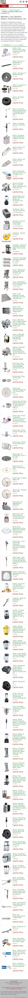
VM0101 (16, 699)
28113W (16, 379)
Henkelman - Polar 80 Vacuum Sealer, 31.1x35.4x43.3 (19, 222)
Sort (2, 45)
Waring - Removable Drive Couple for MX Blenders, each (18, 831)
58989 (16, 634)
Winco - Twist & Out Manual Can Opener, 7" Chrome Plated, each (19, 965)
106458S (16, 534)
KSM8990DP (17, 251)
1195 (16, 658)
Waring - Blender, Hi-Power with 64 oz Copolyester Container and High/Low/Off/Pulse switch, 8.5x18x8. (19, 737)
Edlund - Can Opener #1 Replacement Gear (19, 73)
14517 (16, 907)
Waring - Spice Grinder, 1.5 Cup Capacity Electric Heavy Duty (19, 843)
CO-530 (16, 882)
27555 (16, 493)
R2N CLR (16, 423)
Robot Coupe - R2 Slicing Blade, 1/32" (19, 478)
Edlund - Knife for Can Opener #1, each (19, 148)
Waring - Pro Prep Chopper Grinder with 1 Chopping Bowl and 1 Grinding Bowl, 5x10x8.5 (19, 793)
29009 (16, 162)
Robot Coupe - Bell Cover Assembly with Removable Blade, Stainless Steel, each (18, 365)
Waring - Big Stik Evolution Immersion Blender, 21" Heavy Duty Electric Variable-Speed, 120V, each (19, 722)
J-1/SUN (16, 591)
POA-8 (16, 930)
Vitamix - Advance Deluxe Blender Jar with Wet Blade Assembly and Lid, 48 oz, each (19, 643)
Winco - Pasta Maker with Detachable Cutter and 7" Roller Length (19, 940)
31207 (16, 150)
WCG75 (16, 796)
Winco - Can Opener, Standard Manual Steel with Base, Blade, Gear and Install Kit (19, 892)
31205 (16, 76)
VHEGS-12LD (17, 356)
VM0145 (16, 619)
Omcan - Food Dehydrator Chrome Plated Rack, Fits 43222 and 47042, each (19, 296)
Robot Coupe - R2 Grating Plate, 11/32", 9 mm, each (19, 455)
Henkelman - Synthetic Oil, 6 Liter (19, 233)
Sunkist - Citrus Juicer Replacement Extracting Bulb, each (19, 573)
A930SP (16, 176)
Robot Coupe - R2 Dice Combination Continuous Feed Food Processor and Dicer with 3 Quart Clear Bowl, (19, 419)
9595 (16, 603)
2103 (16, 968)
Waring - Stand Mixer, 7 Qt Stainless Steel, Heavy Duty (19, 855)
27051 (16, 481)
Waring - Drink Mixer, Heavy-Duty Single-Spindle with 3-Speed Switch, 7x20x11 (19, 765)
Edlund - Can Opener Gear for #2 (18, 97)
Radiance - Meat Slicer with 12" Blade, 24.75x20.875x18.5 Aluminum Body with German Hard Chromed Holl (19, 351)
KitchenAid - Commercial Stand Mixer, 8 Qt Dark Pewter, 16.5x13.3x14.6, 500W (19, 247)
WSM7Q (16, 858)
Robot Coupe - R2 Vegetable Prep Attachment (17, 503)
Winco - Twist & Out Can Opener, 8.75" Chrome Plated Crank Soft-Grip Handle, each (19, 953)
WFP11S (16, 783)
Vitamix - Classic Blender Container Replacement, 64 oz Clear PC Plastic (19, 655)
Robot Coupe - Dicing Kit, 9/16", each (19, 377)
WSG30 (16, 846)
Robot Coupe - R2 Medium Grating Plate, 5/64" (19, 467)
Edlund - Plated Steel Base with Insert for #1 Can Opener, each (19, 172)
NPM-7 (16, 943)
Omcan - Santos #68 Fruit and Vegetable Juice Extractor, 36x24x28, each (18, 336)
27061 (16, 433)
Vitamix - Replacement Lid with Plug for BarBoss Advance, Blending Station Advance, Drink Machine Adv (19, 669)
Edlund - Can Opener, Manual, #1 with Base (19, 124)
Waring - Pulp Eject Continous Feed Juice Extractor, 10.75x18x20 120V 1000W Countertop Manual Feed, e (19, 806)
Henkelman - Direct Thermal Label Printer (19, 209)
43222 (16, 313)
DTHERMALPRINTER (18, 212)
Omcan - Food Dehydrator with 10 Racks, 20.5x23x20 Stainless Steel (18, 309)
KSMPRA (16, 262)
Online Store (4, 10)
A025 (16, 66)
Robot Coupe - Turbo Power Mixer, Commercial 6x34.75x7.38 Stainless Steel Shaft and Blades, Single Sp (19, 545)
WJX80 (16, 811)
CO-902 (16, 956)
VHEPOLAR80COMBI (19, 226)
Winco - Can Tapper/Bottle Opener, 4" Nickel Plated (19, 916)
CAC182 (16, 834)
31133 (16, 126)
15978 (16, 647)
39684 (16, 340)
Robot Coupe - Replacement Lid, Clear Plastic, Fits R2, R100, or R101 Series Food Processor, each (19, 530)
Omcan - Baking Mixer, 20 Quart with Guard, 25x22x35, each (19, 271)
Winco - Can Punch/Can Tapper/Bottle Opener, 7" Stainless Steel (19, 904)
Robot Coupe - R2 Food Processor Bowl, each (19, 442)
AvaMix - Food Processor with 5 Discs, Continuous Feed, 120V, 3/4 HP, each (19, 50)
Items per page (16, 45)
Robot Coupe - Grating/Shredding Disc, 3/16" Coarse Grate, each (19, 390)
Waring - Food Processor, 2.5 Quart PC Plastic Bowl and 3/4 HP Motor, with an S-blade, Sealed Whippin (19, 779)
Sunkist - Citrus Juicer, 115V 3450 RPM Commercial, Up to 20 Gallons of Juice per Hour (19, 587)
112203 (16, 445)
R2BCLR (16, 520)
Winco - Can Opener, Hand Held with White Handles (19, 879)
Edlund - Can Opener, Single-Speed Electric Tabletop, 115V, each (18, 137)
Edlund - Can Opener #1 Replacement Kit (19, 85)
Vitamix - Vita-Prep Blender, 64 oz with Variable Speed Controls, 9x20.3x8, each (19, 696)
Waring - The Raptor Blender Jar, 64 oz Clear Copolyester (19, 867)
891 (15, 685)
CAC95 (16, 870)
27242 (16, 506)
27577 (16, 471)
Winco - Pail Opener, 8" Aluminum (19, 927)
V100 (16, 236)
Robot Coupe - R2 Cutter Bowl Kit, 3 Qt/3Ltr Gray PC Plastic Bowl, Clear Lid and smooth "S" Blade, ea (19, 404)
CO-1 (16, 896)
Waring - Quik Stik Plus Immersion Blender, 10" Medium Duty (19, 819)
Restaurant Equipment (14, 10)
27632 (16, 459)
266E (16, 140)
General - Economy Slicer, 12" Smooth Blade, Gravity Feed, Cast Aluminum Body (19, 185)
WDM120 (16, 769)
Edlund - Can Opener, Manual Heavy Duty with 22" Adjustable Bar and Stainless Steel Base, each (19, 112)
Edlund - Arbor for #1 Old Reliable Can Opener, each (19, 62)
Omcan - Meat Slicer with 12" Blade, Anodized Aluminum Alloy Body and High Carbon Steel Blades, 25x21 (19, 323)
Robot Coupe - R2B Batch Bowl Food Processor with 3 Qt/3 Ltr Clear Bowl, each (19, 516)
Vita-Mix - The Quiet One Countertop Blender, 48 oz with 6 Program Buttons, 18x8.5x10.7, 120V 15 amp (18, 614)
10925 (16, 300)
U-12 (16, 116)
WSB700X (16, 727)
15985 (16, 675)
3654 (16, 919)
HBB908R (16, 202)
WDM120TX (17, 756)
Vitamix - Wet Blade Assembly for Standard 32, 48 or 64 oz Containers (19, 709)
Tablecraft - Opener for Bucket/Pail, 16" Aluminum (19, 599)
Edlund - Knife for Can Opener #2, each (19, 160)
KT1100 (16, 88)
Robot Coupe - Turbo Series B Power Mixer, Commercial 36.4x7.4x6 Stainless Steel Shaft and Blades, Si (19, 560)
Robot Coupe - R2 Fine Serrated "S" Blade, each (19, 430)
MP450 (16, 550)
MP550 (16, 565)
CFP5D (16, 54)
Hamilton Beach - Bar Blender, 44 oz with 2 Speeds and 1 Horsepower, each (19, 198)
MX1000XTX (17, 741)
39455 (16, 369)
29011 (16, 100)
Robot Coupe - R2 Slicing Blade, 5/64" (19, 490)
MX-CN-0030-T (17, 286)
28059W (16, 394)
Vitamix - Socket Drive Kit (19, 682)
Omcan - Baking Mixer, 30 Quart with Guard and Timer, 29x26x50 (19, 283)
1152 (16, 712)
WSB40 (16, 822)
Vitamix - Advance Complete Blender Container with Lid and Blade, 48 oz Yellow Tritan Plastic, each (19, 629)
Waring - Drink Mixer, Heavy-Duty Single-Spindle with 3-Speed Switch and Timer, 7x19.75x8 (19, 751)
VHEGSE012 (17, 189)
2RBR (16, 576)
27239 (16, 409)
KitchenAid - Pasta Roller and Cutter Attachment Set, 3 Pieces (19, 259)
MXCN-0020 (17, 274)
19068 (16, 327)
